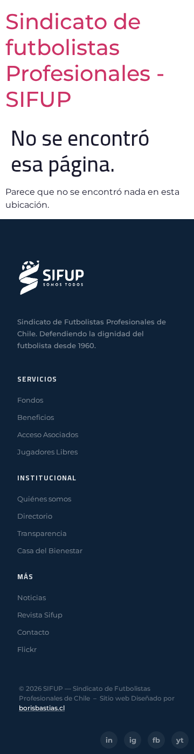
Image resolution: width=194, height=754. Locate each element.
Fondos (30, 400)
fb (156, 740)
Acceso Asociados (47, 434)
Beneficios (35, 417)
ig (132, 740)
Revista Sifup (40, 614)
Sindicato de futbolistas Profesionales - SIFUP (84, 60)
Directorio (34, 516)
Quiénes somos (44, 498)
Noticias (31, 597)
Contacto (33, 632)
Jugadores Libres (47, 451)
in (109, 740)
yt (180, 740)
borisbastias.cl (42, 708)
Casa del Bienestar (49, 550)
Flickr (27, 649)
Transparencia (42, 533)
